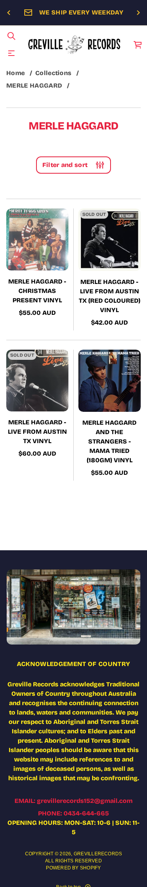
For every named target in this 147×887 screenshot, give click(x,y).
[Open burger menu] (11, 53)
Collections (53, 73)
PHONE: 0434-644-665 (73, 813)
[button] (11, 36)
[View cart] (138, 44)
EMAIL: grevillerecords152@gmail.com (73, 800)
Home (15, 73)
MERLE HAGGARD (34, 85)
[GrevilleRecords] (74, 44)
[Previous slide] (8, 13)
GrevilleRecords (98, 853)
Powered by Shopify (73, 868)
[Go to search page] (11, 36)
